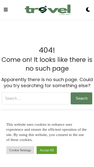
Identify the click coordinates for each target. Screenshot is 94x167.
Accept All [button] (47, 150)
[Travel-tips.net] (47, 10)
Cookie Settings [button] (20, 150)
